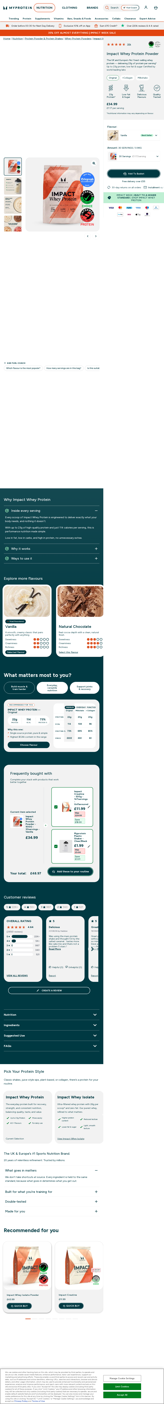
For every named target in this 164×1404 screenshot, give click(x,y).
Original (113, 77)
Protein (27, 18)
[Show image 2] (13, 186)
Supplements (42, 18)
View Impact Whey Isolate (70, 1139)
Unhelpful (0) (75, 967)
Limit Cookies (122, 1386)
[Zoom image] (94, 163)
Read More (55, 949)
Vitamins (59, 18)
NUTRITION (44, 7)
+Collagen (127, 77)
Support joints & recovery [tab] (84, 687)
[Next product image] (96, 236)
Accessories (101, 18)
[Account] (146, 7)
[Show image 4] (13, 224)
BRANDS (92, 7)
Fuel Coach (132, 8)
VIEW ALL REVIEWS (17, 975)
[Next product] (96, 1280)
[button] (72, 807)
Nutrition (17, 38)
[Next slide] (102, 1114)
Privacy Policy (21, 1401)
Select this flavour (68, 652)
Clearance (130, 18)
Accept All (122, 1395)
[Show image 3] (13, 205)
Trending (14, 18)
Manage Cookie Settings (122, 1378)
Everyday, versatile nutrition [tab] (52, 688)
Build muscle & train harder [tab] (19, 687)
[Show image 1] (13, 167)
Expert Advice (148, 18)
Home (6, 38)
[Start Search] (107, 8)
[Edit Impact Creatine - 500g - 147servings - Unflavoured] (88, 807)
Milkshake (143, 77)
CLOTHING (69, 7)
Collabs (116, 18)
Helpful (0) (57, 967)
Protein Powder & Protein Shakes (44, 38)
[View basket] (156, 7)
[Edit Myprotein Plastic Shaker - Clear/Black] (88, 846)
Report (52, 975)
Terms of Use (38, 1401)
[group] (133, 187)
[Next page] (92, 948)
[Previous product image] (87, 236)
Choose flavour (28, 745)
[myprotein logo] (17, 7)
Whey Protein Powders (78, 38)
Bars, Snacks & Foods (79, 18)
